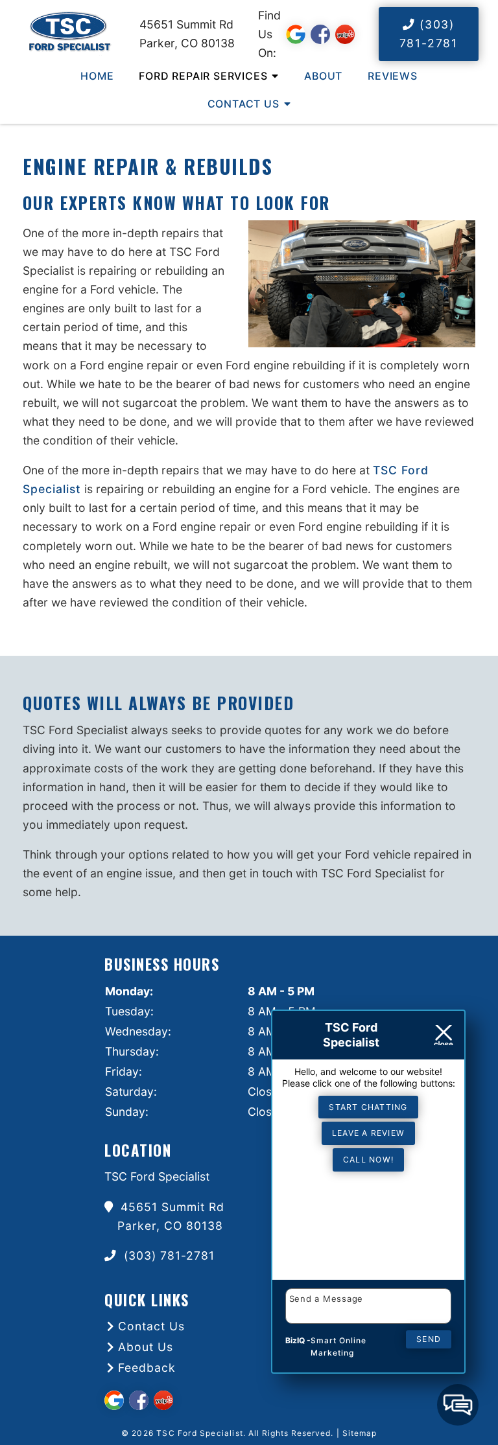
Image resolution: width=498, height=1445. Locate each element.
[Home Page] (69, 34)
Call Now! (368, 1159)
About (323, 75)
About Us (145, 1347)
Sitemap (359, 1433)
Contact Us (243, 103)
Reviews (393, 75)
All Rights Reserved (289, 1433)
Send (428, 1339)
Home (96, 75)
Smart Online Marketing (338, 1346)
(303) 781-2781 (428, 33)
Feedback (147, 1367)
